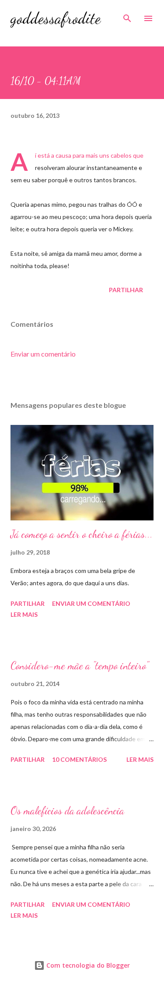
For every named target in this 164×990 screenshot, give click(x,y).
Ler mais (24, 614)
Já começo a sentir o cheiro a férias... (81, 534)
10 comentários (79, 759)
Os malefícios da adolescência (67, 810)
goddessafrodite (55, 18)
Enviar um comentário (43, 354)
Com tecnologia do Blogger (87, 965)
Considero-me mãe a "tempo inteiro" (79, 665)
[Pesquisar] (127, 16)
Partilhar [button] (126, 289)
